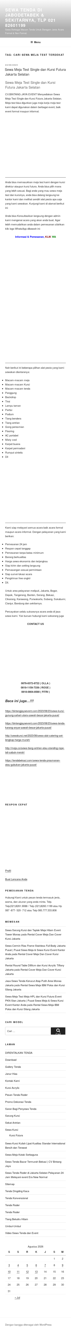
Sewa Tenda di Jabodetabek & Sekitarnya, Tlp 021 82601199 (30, 17)
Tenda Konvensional (16, 1198)
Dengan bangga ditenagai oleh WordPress (28, 1324)
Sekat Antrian (12, 1122)
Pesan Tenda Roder (16, 1094)
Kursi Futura (16, 1135)
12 (27, 1271)
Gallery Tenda (13, 1066)
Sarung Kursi (12, 1115)
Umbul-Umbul (13, 1226)
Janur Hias (11, 1073)
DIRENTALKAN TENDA (18, 1052)
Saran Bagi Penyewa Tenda (20, 1109)
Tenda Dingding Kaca (17, 1191)
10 (9, 1271)
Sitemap (9, 1184)
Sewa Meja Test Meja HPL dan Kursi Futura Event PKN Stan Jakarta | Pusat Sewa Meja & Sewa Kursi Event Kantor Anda (34, 1001)
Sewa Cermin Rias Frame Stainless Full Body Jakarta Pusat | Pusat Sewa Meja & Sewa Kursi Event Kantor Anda (35, 950)
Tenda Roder (12, 1205)
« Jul (17, 1297)
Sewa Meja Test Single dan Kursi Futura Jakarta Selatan (35, 72)
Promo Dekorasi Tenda (18, 1102)
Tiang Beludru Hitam (16, 1219)
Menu (37, 42)
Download (10, 1059)
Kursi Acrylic (12, 1087)
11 (18, 1271)
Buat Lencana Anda (16, 879)
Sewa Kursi (11, 1129)
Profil (8, 870)
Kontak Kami (12, 1080)
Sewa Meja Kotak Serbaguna (21, 1154)
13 (36, 1271)
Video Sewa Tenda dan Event (21, 1233)
